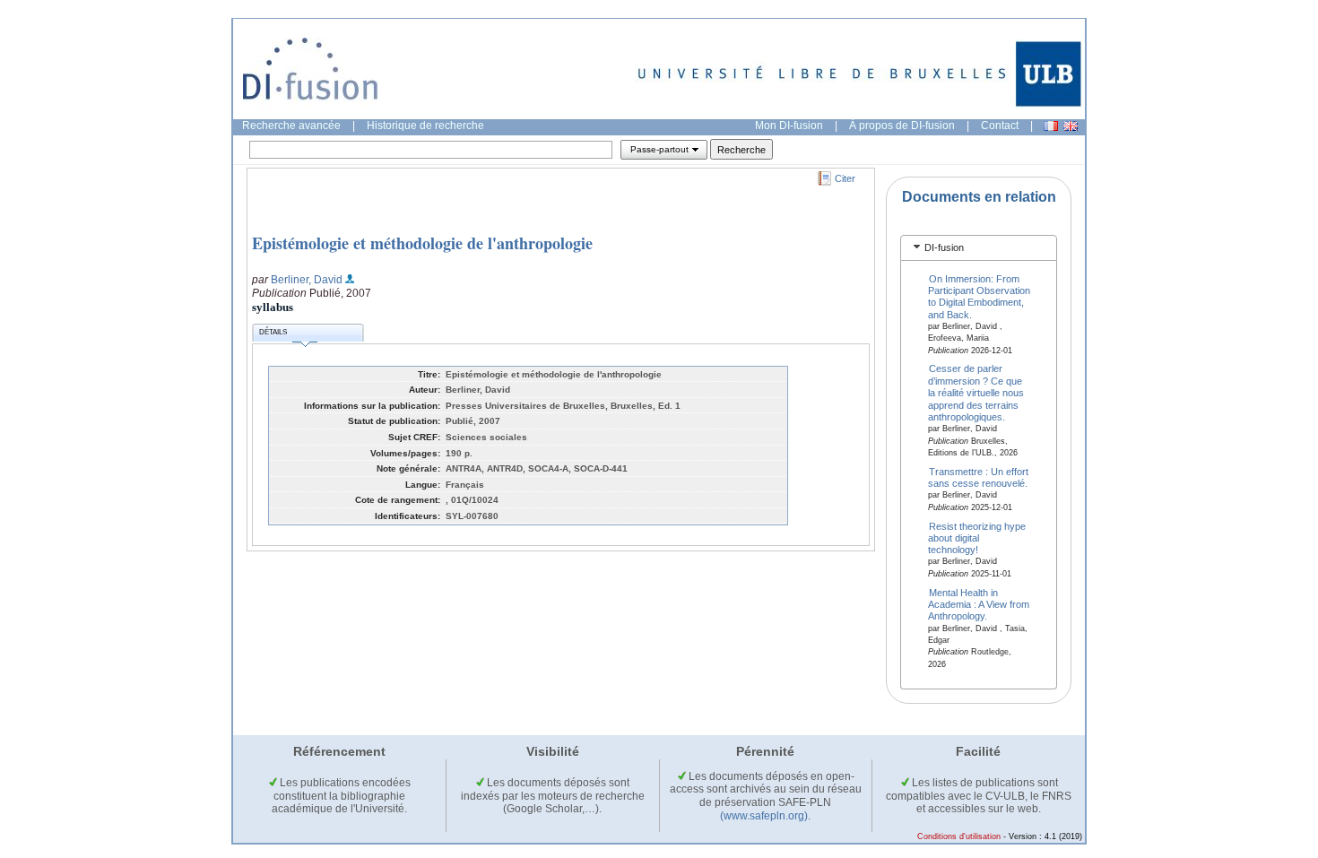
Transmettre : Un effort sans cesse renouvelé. (978, 476)
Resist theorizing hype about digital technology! (977, 537)
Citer (845, 178)
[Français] (1051, 126)
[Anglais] (1070, 126)
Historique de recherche (425, 125)
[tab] (978, 248)
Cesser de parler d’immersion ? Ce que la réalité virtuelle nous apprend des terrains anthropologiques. (976, 392)
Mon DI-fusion (789, 125)
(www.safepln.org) (764, 816)
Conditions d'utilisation (959, 836)
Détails (273, 332)
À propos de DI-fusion (902, 125)
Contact (1000, 125)
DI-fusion (944, 247)
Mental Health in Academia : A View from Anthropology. (978, 603)
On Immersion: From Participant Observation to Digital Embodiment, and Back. (979, 296)
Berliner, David (307, 279)
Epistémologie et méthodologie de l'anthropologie (422, 243)
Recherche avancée (291, 125)
